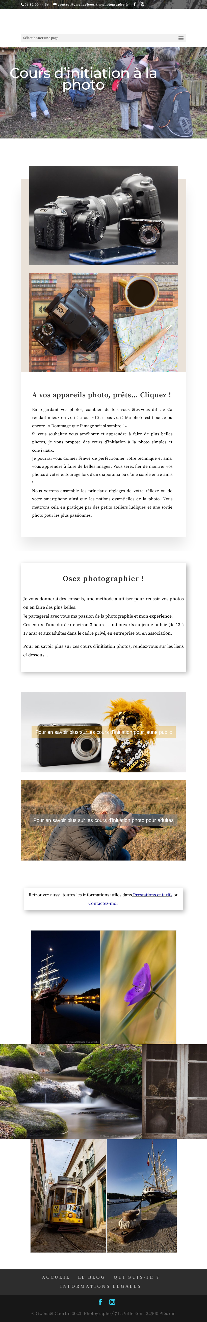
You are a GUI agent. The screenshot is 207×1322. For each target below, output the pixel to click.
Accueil (56, 1277)
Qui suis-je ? (137, 1277)
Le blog (92, 1277)
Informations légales (101, 1286)
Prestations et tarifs (152, 895)
